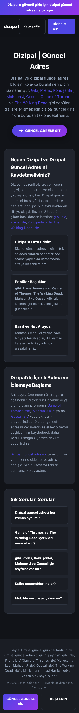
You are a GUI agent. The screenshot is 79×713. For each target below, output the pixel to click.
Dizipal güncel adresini (29, 454)
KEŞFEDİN (58, 699)
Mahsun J (15, 96)
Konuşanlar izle (40, 222)
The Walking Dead (31, 102)
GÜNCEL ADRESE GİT (43, 131)
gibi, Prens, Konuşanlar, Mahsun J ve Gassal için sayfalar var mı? (34, 563)
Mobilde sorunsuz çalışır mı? (38, 598)
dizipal (11, 26)
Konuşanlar (63, 90)
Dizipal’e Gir (59, 26)
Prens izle (18, 222)
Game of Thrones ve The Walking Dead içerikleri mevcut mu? (35, 537)
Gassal (32, 96)
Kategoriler (32, 26)
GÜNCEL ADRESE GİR (20, 701)
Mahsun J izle (43, 411)
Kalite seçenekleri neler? (35, 583)
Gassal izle (19, 416)
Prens (45, 90)
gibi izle (60, 217)
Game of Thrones (56, 96)
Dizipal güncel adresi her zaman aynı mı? (35, 515)
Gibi (34, 90)
